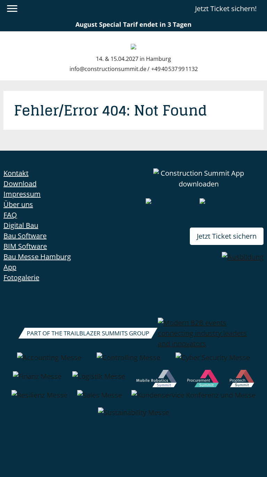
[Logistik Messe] (99, 380)
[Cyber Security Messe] (213, 361)
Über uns (18, 204)
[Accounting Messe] (49, 361)
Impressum (22, 194)
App (9, 267)
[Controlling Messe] (128, 361)
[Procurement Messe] (203, 380)
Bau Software (25, 235)
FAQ (10, 215)
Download (20, 183)
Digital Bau (20, 225)
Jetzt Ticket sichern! (226, 8)
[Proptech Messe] (242, 380)
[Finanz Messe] (37, 380)
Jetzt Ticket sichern (227, 236)
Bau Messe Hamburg (37, 256)
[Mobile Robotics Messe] (156, 380)
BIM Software (25, 246)
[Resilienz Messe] (39, 398)
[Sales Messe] (99, 398)
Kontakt (16, 173)
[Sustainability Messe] (133, 416)
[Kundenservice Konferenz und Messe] (193, 398)
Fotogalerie (21, 277)
